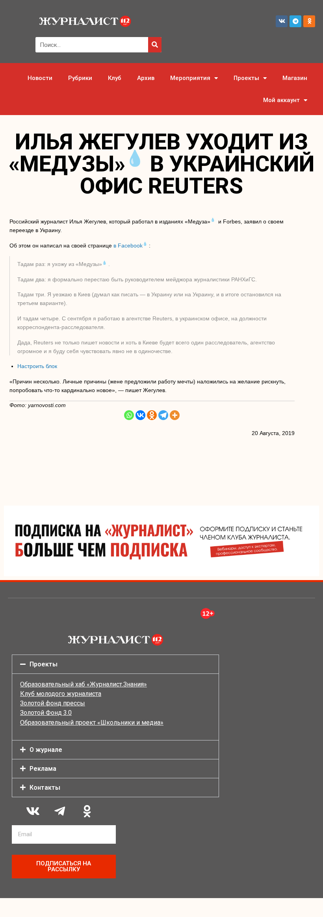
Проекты (246, 78)
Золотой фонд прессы (52, 703)
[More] (175, 415)
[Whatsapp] (129, 415)
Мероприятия (190, 78)
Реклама (43, 768)
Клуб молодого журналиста (60, 694)
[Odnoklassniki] (309, 21)
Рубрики (80, 78)
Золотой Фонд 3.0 (46, 712)
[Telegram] (295, 21)
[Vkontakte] (140, 415)
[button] (115, 664)
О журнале (46, 749)
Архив (145, 78)
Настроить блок (37, 366)
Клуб (114, 78)
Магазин (294, 78)
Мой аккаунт (281, 100)
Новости (40, 78)
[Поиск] (155, 44)
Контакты (45, 787)
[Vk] (282, 21)
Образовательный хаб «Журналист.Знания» (83, 684)
